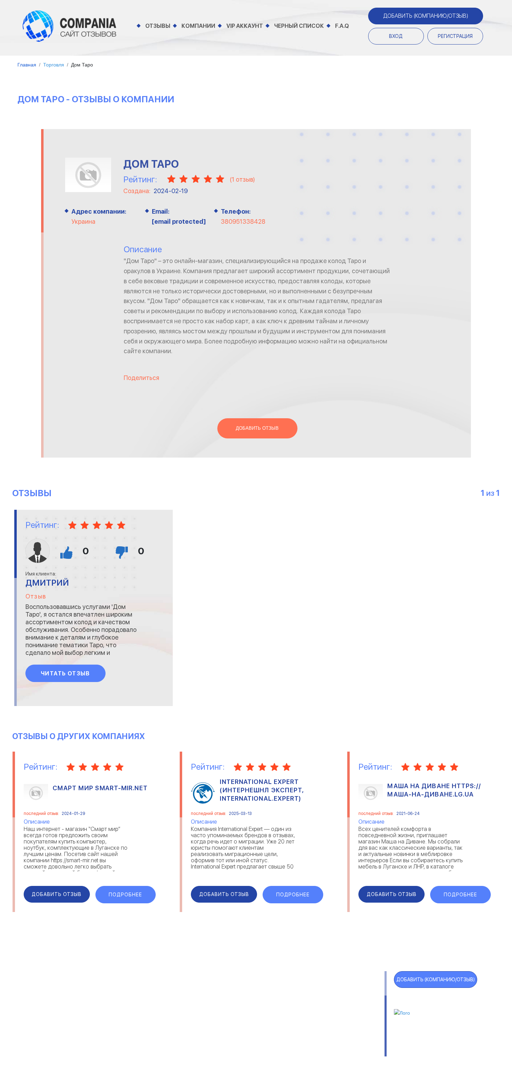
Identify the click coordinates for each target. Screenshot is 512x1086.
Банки (109, 1001)
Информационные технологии (230, 1009)
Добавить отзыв (257, 428)
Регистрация (455, 36)
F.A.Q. (44, 1034)
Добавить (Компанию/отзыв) (425, 16)
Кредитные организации (333, 992)
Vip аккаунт (244, 26)
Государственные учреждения (230, 992)
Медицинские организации (335, 1027)
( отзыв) (242, 179)
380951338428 (243, 221)
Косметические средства (226, 1027)
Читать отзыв (65, 673)
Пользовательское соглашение (181, 1050)
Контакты (114, 1050)
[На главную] (69, 26)
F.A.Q (342, 26)
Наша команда (357, 1050)
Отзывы (157, 26)
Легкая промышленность (334, 1001)
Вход (396, 36)
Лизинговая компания (329, 1009)
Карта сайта (57, 1048)
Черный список (299, 26)
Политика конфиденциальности (281, 1050)
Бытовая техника (125, 1027)
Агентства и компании (133, 992)
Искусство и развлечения (225, 1018)
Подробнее (125, 894)
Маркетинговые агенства (334, 1018)
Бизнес (111, 1009)
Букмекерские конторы (133, 1018)
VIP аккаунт (56, 1006)
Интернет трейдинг (217, 1001)
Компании (198, 26)
